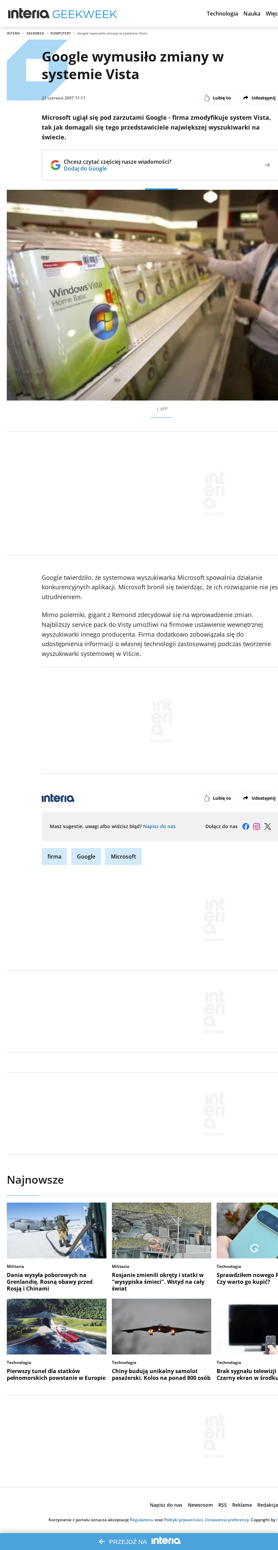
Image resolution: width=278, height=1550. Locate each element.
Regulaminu (142, 1520)
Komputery (61, 33)
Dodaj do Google (117, 168)
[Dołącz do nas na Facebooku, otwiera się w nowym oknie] (245, 826)
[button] (222, 13)
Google (86, 856)
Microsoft (123, 856)
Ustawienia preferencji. (227, 1519)
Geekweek (35, 33)
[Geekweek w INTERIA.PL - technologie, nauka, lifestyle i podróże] (85, 13)
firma (54, 856)
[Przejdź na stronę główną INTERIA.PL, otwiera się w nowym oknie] (29, 13)
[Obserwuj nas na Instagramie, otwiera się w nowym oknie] (256, 826)
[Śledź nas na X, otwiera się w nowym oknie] (267, 826)
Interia (13, 33)
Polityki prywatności (183, 1520)
